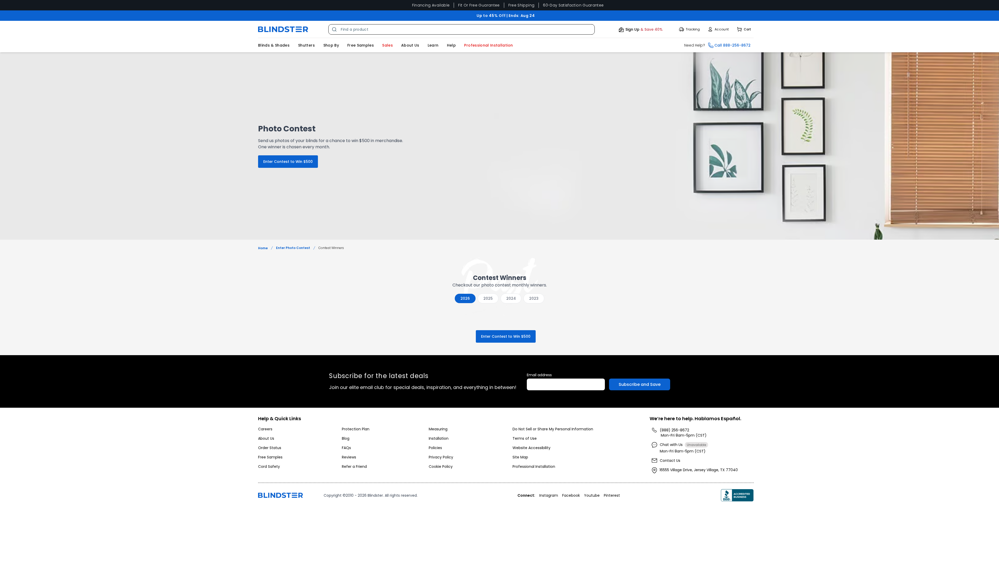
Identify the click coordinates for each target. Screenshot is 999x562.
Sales (387, 45)
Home (263, 248)
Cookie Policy (441, 466)
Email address (539, 375)
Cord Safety (269, 466)
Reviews (349, 457)
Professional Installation (534, 466)
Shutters (306, 45)
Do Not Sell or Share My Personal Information (553, 429)
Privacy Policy (441, 457)
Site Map (520, 457)
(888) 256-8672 (674, 430)
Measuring (438, 429)
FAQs (346, 447)
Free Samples (360, 45)
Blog (345, 438)
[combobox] (461, 29)
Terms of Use (525, 438)
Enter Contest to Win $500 (288, 161)
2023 (534, 298)
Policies (435, 447)
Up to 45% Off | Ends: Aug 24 (506, 15)
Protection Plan (355, 429)
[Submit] (335, 29)
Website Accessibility (531, 447)
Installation (439, 438)
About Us (410, 45)
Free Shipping (521, 5)
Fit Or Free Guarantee (478, 5)
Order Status (269, 447)
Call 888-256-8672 (732, 45)
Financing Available (431, 5)
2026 (465, 298)
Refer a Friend (354, 466)
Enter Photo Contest (293, 248)
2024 (511, 298)
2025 (488, 298)
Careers (265, 429)
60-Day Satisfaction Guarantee (573, 5)
